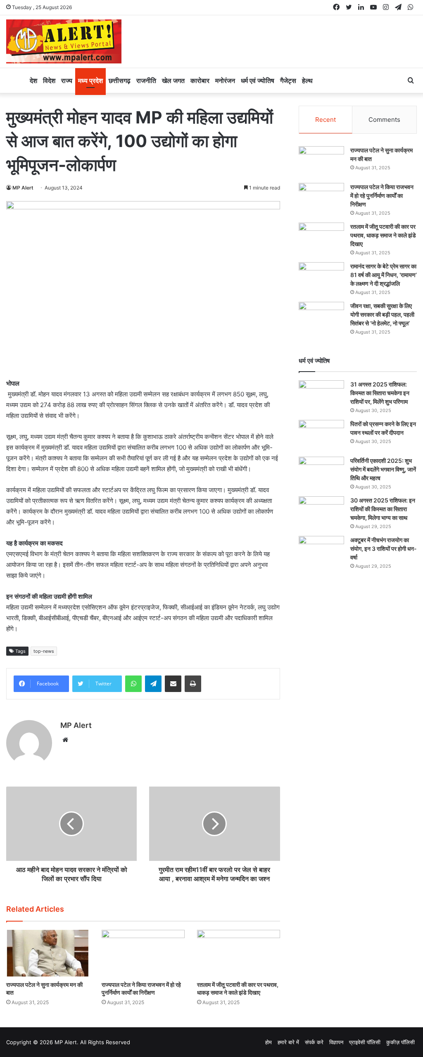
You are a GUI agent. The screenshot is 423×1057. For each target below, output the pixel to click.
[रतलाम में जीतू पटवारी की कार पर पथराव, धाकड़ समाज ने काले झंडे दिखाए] (238, 953)
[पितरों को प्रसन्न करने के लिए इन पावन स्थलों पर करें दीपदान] (321, 435)
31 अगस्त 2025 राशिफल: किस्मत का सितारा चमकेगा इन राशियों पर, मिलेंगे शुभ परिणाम (379, 393)
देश (33, 80)
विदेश (49, 80)
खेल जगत (173, 80)
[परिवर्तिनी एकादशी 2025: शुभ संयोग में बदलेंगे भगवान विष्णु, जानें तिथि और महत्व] (321, 472)
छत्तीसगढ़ (120, 80)
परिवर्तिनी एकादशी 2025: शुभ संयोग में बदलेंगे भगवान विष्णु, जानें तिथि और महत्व (383, 469)
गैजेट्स (288, 80)
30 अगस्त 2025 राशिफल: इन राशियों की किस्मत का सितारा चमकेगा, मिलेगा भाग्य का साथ (382, 509)
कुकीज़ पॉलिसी (400, 1042)
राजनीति (146, 80)
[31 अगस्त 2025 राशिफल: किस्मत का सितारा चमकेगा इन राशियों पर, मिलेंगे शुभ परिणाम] (321, 395)
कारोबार (199, 80)
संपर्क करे (314, 1042)
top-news (43, 651)
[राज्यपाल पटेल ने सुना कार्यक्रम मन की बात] (47, 953)
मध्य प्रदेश (90, 80)
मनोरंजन (225, 80)
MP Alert (22, 188)
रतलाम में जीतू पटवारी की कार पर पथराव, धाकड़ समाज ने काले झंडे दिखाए (383, 235)
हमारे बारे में (288, 1042)
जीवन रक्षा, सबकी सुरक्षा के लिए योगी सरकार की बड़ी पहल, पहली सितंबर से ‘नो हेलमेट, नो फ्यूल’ (382, 314)
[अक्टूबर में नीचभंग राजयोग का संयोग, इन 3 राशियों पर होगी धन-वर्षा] (321, 551)
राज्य (66, 80)
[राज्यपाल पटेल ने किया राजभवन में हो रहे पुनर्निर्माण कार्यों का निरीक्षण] (143, 953)
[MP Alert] (63, 41)
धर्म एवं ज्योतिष (257, 80)
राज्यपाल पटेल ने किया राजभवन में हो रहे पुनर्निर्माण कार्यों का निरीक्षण (381, 195)
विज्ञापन (336, 1042)
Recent (325, 119)
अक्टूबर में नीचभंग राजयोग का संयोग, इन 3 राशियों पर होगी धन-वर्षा (383, 548)
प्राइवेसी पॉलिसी (364, 1042)
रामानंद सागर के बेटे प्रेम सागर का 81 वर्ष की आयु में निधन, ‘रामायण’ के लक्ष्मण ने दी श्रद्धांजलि (383, 275)
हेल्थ (307, 80)
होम (268, 1042)
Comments (384, 119)
